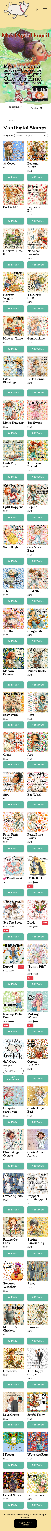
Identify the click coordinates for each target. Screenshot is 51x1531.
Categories (8, 135)
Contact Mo (37, 108)
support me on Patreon (25, 1523)
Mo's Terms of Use (13, 108)
